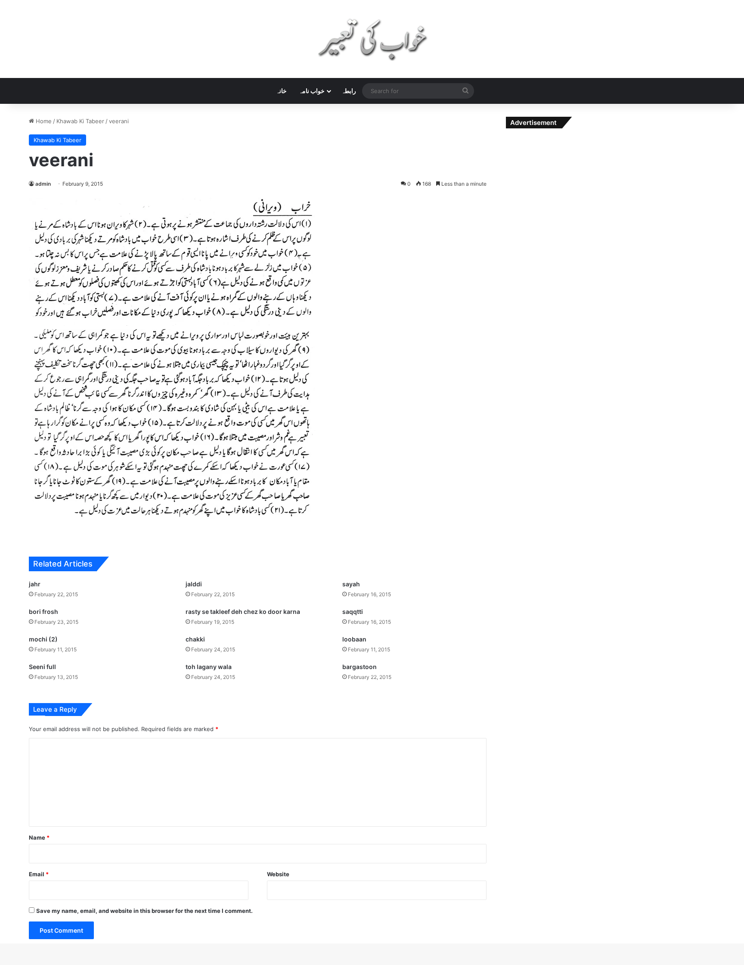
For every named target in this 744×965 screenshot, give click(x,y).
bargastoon (359, 666)
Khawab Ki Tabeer (80, 121)
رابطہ (348, 90)
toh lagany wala (209, 666)
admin (43, 184)
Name (39, 837)
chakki (195, 639)
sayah (351, 584)
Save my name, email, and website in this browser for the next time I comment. (144, 910)
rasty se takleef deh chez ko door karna (243, 611)
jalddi (194, 584)
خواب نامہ (312, 90)
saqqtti (352, 611)
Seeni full (42, 666)
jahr (34, 584)
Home (43, 121)
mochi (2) (43, 639)
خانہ (281, 90)
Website (278, 874)
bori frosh (43, 611)
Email (39, 874)
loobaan (354, 639)
